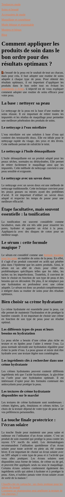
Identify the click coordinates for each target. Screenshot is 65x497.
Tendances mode (11, 4)
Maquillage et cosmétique (16, 19)
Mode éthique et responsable (17, 24)
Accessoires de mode (13, 14)
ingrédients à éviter (12, 88)
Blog (4, 34)
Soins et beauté (10, 9)
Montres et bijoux (11, 29)
